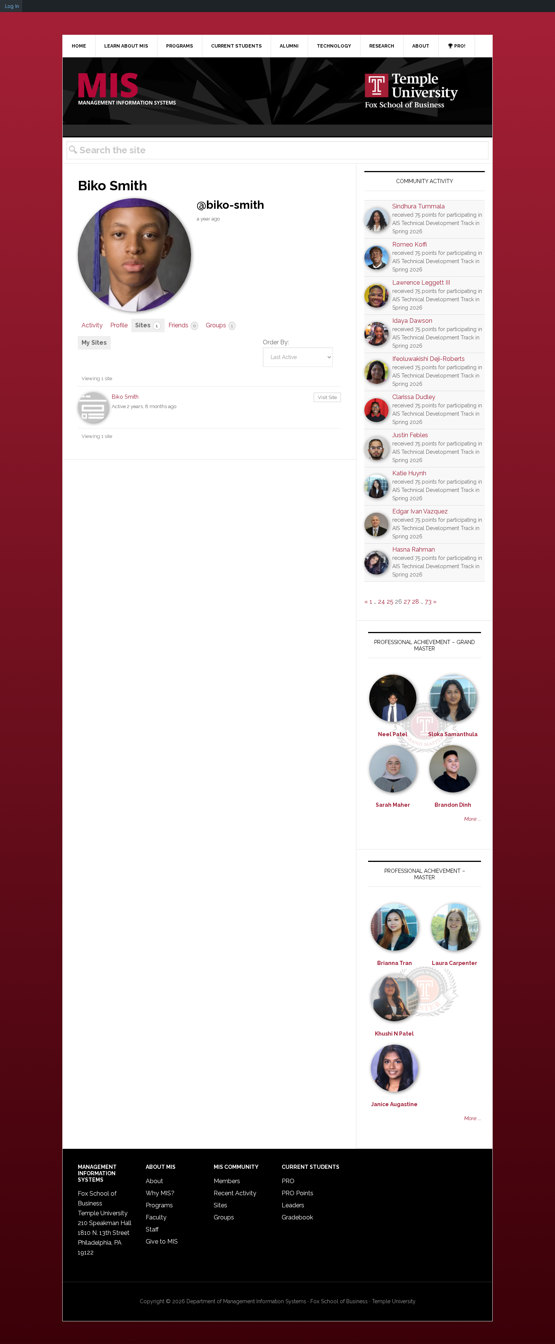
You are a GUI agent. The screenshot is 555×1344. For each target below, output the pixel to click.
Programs (159, 1205)
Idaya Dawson (412, 320)
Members (227, 1181)
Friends (182, 325)
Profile (119, 325)
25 (390, 601)
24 (381, 601)
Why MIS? (160, 1193)
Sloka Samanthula (453, 734)
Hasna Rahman (413, 549)
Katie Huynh (409, 473)
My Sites (94, 342)
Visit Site (327, 397)
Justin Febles (410, 435)
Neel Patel (392, 734)
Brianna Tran (394, 963)
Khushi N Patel (394, 1034)
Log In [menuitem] (12, 6)
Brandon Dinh (453, 805)
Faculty (156, 1217)
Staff (152, 1229)
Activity (92, 325)
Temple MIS (127, 89)
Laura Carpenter (454, 963)
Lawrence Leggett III (421, 282)
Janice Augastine (394, 1104)
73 (428, 601)
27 (407, 601)
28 (415, 601)
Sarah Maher (393, 805)
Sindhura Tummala (418, 206)
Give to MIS (162, 1241)
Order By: (276, 342)
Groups (219, 325)
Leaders (293, 1205)
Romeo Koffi (409, 244)
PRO (288, 1181)
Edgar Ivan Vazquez (420, 511)
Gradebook (297, 1217)
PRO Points (297, 1193)
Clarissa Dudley (413, 397)
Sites (146, 325)
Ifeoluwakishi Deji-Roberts (428, 358)
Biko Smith (125, 396)
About (154, 1181)
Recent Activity (235, 1193)
